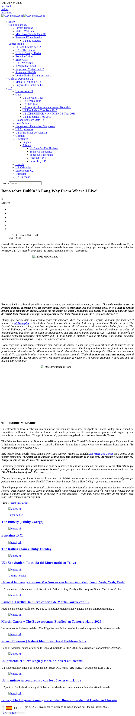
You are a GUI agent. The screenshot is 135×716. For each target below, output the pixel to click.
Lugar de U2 (15, 514)
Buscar (5, 183)
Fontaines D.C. (12, 535)
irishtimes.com (19, 502)
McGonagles (21, 323)
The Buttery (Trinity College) (22, 522)
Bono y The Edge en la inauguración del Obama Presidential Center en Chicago (59, 700)
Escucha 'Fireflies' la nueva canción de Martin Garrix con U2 (45, 602)
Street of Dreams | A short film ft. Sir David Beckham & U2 (43, 641)
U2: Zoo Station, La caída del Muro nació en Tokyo (38, 563)
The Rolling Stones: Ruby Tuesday (26, 549)
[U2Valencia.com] (23, 15)
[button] (17, 24)
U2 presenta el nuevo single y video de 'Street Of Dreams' (42, 661)
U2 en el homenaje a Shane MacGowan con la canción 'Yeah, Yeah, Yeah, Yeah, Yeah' (63, 582)
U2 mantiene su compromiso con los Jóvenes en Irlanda (41, 680)
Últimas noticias (17, 575)
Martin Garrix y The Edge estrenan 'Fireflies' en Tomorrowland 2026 (51, 621)
